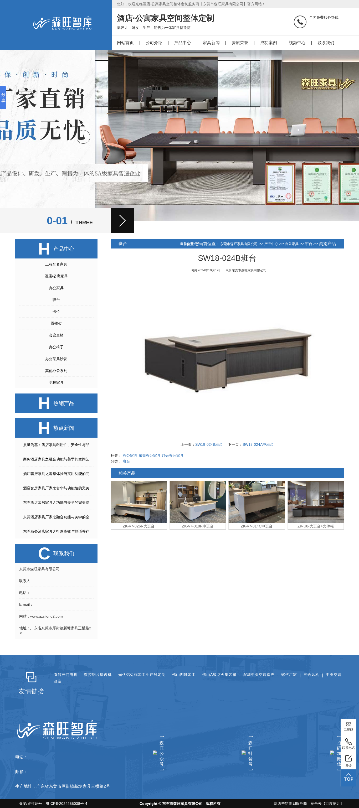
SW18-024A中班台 (258, 444)
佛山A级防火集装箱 (219, 674)
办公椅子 (56, 347)
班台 (56, 300)
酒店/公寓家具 (56, 276)
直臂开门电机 (66, 674)
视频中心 (297, 42)
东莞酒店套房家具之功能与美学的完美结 (56, 502)
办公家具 (56, 288)
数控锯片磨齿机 (98, 674)
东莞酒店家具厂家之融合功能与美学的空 (56, 517)
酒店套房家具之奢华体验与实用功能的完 (56, 473)
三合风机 (311, 674)
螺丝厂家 (289, 674)
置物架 (56, 323)
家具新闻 (211, 42)
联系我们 (325, 42)
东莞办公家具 (150, 455)
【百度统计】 (333, 803)
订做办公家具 (173, 455)
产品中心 (182, 42)
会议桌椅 (56, 335)
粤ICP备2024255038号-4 (66, 803)
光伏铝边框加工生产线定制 (142, 674)
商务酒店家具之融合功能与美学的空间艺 (56, 459)
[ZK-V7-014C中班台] (257, 502)
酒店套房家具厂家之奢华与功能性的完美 (56, 488)
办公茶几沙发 (56, 359)
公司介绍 (154, 42)
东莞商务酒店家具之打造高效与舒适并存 (56, 531)
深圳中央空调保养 (259, 674)
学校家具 (56, 382)
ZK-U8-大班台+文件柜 (316, 526)
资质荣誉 (240, 42)
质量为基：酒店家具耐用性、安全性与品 (56, 445)
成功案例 (268, 42)
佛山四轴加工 (184, 674)
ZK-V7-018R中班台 (198, 526)
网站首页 (125, 42)
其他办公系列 (56, 370)
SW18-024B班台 (209, 444)
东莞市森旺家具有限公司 (239, 244)
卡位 (56, 311)
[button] (122, 220)
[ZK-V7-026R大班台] (139, 502)
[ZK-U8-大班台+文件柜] (316, 502)
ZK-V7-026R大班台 (139, 526)
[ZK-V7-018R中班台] (198, 502)
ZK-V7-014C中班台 (257, 526)
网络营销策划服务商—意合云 (298, 803)
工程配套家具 (56, 264)
